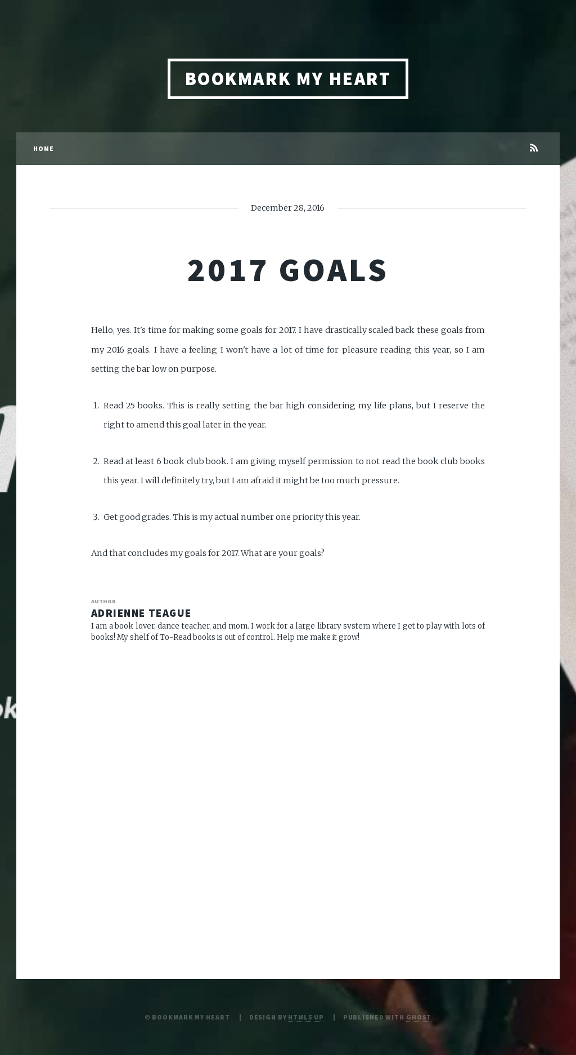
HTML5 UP (305, 1017)
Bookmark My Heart (288, 78)
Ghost (418, 1017)
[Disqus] (288, 798)
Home (43, 148)
